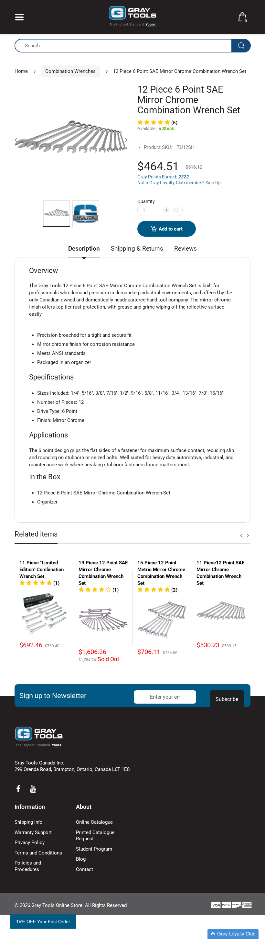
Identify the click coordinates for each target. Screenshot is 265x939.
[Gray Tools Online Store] (132, 16)
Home (21, 71)
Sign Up (213, 182)
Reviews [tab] (185, 248)
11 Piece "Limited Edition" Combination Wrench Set (41, 569)
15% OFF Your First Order (43, 921)
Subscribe (227, 699)
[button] (157, 123)
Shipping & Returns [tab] (137, 248)
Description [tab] (84, 248)
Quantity (146, 201)
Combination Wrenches (70, 71)
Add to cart (171, 229)
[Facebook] (18, 789)
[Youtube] (33, 789)
